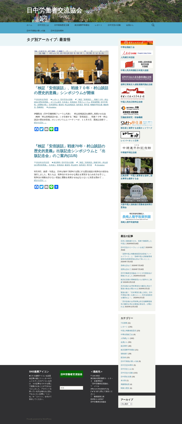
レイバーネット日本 (130, 141)
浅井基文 (79, 105)
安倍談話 (73, 102)
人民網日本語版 (128, 57)
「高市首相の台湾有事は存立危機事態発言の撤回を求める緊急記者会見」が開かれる (136, 304)
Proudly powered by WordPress (39, 419)
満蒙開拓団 (125, 384)
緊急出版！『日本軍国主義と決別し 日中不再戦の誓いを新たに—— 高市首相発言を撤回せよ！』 (136, 295)
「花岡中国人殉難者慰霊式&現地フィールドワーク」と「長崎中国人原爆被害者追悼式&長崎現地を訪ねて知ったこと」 (136, 256)
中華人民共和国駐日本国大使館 (134, 70)
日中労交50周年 (57, 31)
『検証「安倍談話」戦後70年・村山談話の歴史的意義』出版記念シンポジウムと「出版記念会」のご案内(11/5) (69, 151)
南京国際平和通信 (82, 25)
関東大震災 (125, 388)
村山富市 (74, 165)
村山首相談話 (70, 105)
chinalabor (52, 107)
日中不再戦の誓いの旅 (36, 31)
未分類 (123, 380)
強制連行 (124, 354)
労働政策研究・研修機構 (132, 117)
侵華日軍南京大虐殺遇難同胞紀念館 (136, 84)
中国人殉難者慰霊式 (128, 331)
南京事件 (57, 162)
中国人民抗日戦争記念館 (132, 102)
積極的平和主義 (96, 105)
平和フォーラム (84, 102)
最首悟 (61, 105)
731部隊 (124, 323)
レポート (98, 25)
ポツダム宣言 (56, 102)
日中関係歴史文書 (61, 25)
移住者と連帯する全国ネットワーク (136, 128)
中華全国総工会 (128, 47)
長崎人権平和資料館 (130, 222)
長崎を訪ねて (126, 265)
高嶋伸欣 (40, 107)
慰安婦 (123, 357)
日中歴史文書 (126, 377)
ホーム (29, 25)
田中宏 (86, 105)
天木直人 (65, 102)
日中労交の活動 (114, 25)
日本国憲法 (53, 105)
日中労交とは (43, 25)
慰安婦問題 (95, 102)
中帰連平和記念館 (129, 152)
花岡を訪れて (126, 269)
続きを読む (40, 123)
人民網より (125, 338)
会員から (130, 25)
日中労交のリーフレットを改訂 (133, 247)
